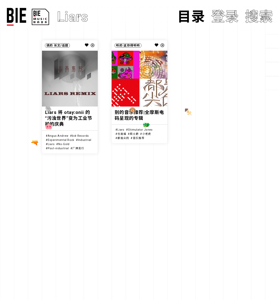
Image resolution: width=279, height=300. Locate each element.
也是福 (121, 133)
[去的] (272, 83)
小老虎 (146, 133)
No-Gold (63, 144)
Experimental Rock (61, 139)
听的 (119, 45)
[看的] (272, 69)
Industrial (84, 139)
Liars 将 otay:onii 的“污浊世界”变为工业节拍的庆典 (68, 118)
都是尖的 (123, 138)
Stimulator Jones (140, 129)
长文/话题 (61, 45)
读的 (49, 45)
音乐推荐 (138, 138)
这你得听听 (132, 45)
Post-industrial (58, 148)
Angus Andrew (58, 135)
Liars (51, 144)
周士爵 (134, 133)
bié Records (80, 135)
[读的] (272, 55)
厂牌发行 (78, 148)
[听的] (272, 41)
